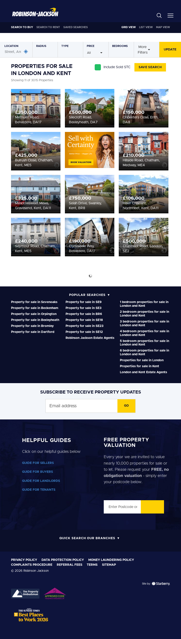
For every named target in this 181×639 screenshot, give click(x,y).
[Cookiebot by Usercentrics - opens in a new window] (156, 261)
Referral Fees (69, 564)
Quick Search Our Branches (87, 538)
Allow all (147, 374)
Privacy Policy (24, 560)
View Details (36, 106)
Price (90, 46)
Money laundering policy (111, 560)
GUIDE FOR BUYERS (37, 471)
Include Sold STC (120, 67)
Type (65, 46)
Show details (157, 360)
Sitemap (109, 564)
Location (11, 46)
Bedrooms (120, 46)
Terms (92, 564)
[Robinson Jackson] (35, 12)
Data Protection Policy (62, 560)
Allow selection (90, 374)
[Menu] (170, 15)
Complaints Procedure (31, 564)
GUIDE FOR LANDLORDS (41, 481)
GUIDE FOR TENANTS (38, 489)
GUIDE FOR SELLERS (38, 463)
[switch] (68, 344)
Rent (48, 27)
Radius (41, 46)
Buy (22, 27)
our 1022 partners (32, 284)
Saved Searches (75, 27)
